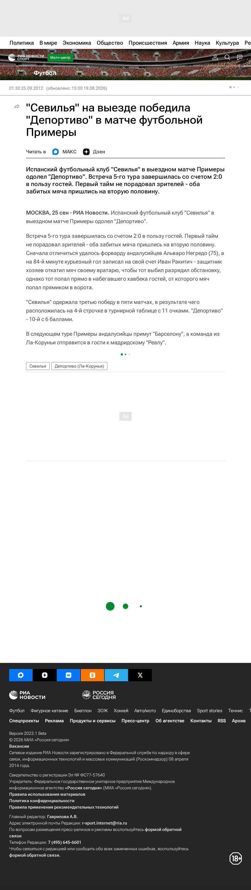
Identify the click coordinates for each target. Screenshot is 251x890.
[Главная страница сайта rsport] (40, 57)
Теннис (235, 710)
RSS (222, 721)
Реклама (54, 721)
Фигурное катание (49, 710)
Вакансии (19, 746)
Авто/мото (145, 710)
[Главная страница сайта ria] (10, 57)
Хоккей (121, 710)
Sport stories (209, 710)
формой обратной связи (34, 855)
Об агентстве (169, 721)
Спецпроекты (24, 721)
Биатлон (83, 710)
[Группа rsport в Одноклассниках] (92, 675)
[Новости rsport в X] (140, 675)
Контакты (201, 721)
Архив (238, 721)
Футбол (16, 710)
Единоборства (176, 710)
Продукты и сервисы (92, 721)
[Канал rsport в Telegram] (116, 675)
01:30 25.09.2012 (26, 88)
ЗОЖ (103, 710)
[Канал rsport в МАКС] (20, 675)
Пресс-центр (135, 721)
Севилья (37, 366)
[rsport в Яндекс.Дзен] (44, 675)
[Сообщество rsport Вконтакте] (68, 675)
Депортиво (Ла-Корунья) (79, 366)
